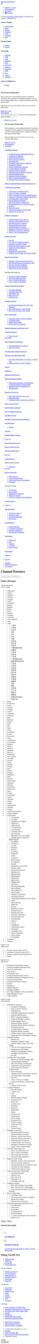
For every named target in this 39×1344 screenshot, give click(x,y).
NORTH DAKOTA (17, 896)
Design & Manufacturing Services (18, 975)
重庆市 (13, 692)
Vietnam (9, 941)
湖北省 (13, 675)
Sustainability (9, 551)
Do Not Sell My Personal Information (17, 1334)
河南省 (13, 670)
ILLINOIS (14, 852)
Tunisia (9, 801)
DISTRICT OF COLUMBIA (20, 836)
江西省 (13, 666)
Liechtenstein (11, 740)
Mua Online (10, 1259)
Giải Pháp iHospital (15, 290)
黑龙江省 (14, 699)
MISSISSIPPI (15, 876)
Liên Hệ (7, 559)
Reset (9, 1221)
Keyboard (14, 1108)
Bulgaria (10, 613)
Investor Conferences (15, 530)
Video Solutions (12, 996)
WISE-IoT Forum (14, 495)
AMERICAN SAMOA (18, 821)
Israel (9, 724)
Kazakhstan (11, 732)
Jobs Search (8, 1279)
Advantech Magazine (15, 517)
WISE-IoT (12, 467)
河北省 (13, 668)
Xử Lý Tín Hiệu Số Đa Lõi (17, 280)
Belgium (10, 607)
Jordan (9, 730)
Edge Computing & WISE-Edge (14, 342)
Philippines (10, 775)
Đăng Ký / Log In (10, 120)
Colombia (8, 35)
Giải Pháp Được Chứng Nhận (18, 199)
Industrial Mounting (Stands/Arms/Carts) (16, 328)
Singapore (8, 69)
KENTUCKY (15, 860)
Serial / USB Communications (18, 232)
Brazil (9, 611)
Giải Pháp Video (9, 423)
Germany (10, 710)
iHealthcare (8, 371)
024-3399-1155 (11, 1265)
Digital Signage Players (16, 158)
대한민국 (8, 65)
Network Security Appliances (18, 265)
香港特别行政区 (16, 697)
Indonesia (8, 61)
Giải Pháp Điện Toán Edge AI (18, 346)
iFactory (7, 367)
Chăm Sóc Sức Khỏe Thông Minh (14, 286)
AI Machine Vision (13, 973)
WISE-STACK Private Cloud (18, 268)
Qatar (9, 777)
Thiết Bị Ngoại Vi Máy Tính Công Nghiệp (22, 253)
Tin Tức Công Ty (10, 1273)
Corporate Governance (16, 528)
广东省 (13, 657)
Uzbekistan (10, 939)
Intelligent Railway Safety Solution (20, 363)
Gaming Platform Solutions (17, 169)
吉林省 (13, 641)
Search (4, 1221)
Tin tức (7, 1295)
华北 (12, 636)
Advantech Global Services (12, 443)
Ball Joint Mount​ (16, 1213)
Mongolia (10, 750)
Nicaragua (10, 758)
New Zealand (11, 756)
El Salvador (11, 703)
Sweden (9, 793)
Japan (9, 728)
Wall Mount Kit (16, 1205)
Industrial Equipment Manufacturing (18, 967)
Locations (12, 546)
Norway (9, 760)
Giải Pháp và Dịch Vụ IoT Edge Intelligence (17, 419)
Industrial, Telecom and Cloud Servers (21, 261)
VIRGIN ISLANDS (17, 927)
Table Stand (15, 1207)
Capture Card (15, 1092)
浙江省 (13, 672)
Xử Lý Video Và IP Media (17, 282)
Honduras (10, 716)
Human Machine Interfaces (17, 201)
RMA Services (13, 476)
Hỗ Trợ (7, 468)
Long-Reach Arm (16, 1211)
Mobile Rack (15, 1110)
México (7, 30)
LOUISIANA (15, 862)
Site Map (7, 1331)
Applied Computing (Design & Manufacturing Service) (20, 183)
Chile (6, 34)
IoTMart (7, 563)
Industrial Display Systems (17, 170)
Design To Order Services (12, 447)
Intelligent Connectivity (11, 215)
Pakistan (9, 764)
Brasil (6, 28)
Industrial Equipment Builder (13, 379)
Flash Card (14, 1102)
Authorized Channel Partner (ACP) (18, 952)
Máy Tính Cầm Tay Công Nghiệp (19, 309)
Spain (9, 791)
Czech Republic (12, 619)
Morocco (10, 752)
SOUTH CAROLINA (18, 915)
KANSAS (14, 858)
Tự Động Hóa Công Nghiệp (12, 187)
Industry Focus (9, 1291)
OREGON (14, 905)
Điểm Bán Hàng (14, 398)
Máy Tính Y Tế (14, 295)
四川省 (13, 643)
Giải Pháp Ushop (14, 320)
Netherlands (11, 754)
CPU (12, 1094)
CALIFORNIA (16, 827)
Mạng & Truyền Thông (11, 257)
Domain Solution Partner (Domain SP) (19, 954)
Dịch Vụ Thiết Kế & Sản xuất (13, 411)
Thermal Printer (16, 1128)
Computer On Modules (16, 156)
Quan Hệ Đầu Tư (9, 523)
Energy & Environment (14, 979)
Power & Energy (14, 208)
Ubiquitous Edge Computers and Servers (22, 400)
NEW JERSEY (16, 888)
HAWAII (14, 848)
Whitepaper (8, 1289)
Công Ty (7, 505)
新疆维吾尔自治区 (17, 661)
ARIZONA (14, 823)
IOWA (13, 856)
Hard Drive (14, 1106)
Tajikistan (10, 799)
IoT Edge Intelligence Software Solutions (20, 992)
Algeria (9, 593)
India (6, 59)
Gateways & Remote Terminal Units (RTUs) (23, 197)
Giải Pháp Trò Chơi (10, 415)
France (9, 705)
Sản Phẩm (8, 146)
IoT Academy (13, 492)
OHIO (13, 901)
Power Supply (13, 336)
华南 (12, 639)
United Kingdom (12, 813)
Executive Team (14, 515)
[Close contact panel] (1, 1229)
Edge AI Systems (14, 347)
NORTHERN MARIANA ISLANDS (23, 898)
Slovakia (10, 785)
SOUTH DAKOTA (17, 917)
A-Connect (8, 566)
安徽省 (13, 650)
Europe (7, 45)
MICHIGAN (15, 872)
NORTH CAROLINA (18, 894)
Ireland (9, 722)
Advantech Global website (14, 16)
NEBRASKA (15, 882)
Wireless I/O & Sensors (16, 211)
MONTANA (15, 880)
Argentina (8, 32)
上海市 (13, 625)
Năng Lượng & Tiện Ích (12, 404)
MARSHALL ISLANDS (19, 866)
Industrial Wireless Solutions (18, 176)
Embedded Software (15, 165)
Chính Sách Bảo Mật (11, 1333)
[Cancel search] (13, 117)
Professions (12, 540)
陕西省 (13, 695)
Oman (9, 762)
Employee (7, 555)
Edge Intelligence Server (15, 994)
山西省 (13, 654)
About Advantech (9, 509)
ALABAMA (15, 817)
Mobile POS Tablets (15, 322)
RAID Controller (16, 1122)
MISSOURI (15, 878)
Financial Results (14, 527)
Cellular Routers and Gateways (18, 219)
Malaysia (7, 67)
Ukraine (9, 809)
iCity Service (11, 971)
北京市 (13, 630)
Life (10, 542)
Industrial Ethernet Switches (17, 225)
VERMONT (15, 925)
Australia (7, 55)
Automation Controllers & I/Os (18, 191)
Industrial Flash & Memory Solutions (20, 172)
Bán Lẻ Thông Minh (10, 314)
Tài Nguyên (12, 490)
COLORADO (15, 830)
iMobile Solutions (12, 988)
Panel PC (12, 206)
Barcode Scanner (16, 1090)
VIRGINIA (15, 929)
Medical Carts (13, 297)
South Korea (11, 789)
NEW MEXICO (16, 890)
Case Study (8, 1288)
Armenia (10, 597)
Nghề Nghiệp (8, 536)
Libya (9, 738)
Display (13, 1096)
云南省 (13, 628)
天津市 (13, 645)
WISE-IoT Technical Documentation (20, 497)
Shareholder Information (16, 532)
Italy (8, 726)
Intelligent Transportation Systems (19, 246)
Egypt (9, 701)
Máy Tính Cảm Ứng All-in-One (19, 396)
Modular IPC (13, 249)
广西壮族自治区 (16, 659)
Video (7, 1293)
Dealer (9, 956)
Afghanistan (11, 591)
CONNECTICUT (17, 832)
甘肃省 (13, 679)
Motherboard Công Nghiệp (17, 251)
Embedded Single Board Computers (20, 163)
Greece (9, 712)
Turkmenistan (11, 805)
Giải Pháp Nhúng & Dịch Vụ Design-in (15, 351)
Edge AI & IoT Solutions (17, 159)
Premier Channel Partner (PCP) (17, 950)
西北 (12, 683)
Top (4, 1340)
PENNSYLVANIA (17, 909)
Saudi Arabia (11, 781)
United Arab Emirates (14, 811)
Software (14, 1126)
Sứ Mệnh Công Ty (11, 1277)
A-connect (8, 1300)
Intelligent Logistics (10, 301)
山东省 (13, 652)
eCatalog (7, 1297)
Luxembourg (11, 742)
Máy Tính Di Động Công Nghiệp (19, 311)
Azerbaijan (10, 603)
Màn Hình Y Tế (14, 293)
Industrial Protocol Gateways (18, 223)
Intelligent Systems (10, 236)
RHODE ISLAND (17, 913)
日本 (6, 63)
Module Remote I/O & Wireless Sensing (21, 204)
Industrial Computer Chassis (18, 244)
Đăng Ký (8, 7)
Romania (10, 779)
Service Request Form (16, 478)
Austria (9, 601)
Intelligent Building (13, 990)
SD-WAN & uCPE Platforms (18, 267)
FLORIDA (14, 842)
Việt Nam (9, 13)
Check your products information (19, 480)
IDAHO (13, 850)
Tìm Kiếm (8, 11)
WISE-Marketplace (11, 565)
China (9, 623)
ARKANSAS (15, 825)
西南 (12, 686)
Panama (9, 766)
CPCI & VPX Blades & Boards (19, 242)
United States (9, 26)
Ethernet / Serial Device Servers (19, 221)
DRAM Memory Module (19, 1098)
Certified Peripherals (11, 332)
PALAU (14, 907)
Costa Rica (10, 617)
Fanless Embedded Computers (18, 167)
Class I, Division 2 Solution (17, 193)
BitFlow (11, 427)
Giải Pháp (8, 338)
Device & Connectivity (14, 969)
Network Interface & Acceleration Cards (21, 263)
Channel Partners (10, 459)
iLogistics (7, 431)
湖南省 (13, 677)
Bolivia (9, 609)
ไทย (6, 73)
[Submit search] (11, 117)
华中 (12, 634)
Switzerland (11, 795)
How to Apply (13, 547)
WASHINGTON (16, 931)
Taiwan (9, 797)
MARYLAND (16, 868)
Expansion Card (16, 1100)
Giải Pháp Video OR (15, 292)
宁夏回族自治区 (16, 648)
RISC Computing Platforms (17, 178)
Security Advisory (10, 501)
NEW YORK (15, 892)
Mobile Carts (15, 1217)
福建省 (13, 681)
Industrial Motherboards (16, 174)
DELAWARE (15, 834)
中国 (6, 57)
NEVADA (14, 884)
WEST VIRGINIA (17, 933)
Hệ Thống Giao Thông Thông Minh (15, 355)
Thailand (10, 807)
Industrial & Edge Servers (12, 375)
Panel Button (5, 113)
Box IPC (11, 240)
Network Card (15, 1114)
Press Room (12, 519)
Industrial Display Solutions (12, 435)
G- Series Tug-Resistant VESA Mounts (23, 1215)
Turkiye (9, 803)
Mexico (9, 746)
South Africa (11, 787)
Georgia (9, 707)
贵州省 (13, 688)
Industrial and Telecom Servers (17, 981)
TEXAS (13, 921)
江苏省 (13, 663)
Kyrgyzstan (10, 736)
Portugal (9, 773)
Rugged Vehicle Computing (12, 407)
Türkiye (7, 75)
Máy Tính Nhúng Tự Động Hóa (19, 202)
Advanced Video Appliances (18, 276)
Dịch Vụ (7, 439)
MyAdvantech (9, 9)
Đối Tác (7, 455)
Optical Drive (15, 1116)
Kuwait (9, 734)
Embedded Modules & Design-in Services (20, 977)
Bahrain (9, 605)
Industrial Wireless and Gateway (19, 229)
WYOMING (15, 937)
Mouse (13, 1112)
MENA (7, 85)
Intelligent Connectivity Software (19, 230)
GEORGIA (15, 844)
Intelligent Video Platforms (17, 248)
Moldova (10, 748)
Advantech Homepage (8, 2)
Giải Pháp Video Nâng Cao (16, 1149)
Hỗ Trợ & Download (11, 472)
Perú (6, 37)
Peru (8, 768)
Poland (9, 771)
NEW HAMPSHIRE (18, 886)
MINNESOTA (16, 874)
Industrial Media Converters (17, 227)
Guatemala (10, 714)
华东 (12, 632)
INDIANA (14, 854)
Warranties (12, 482)
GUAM (13, 846)
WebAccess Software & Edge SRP (20, 210)
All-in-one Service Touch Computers (20, 318)
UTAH (13, 923)
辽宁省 (13, 690)
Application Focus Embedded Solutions (21, 154)
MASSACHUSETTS (18, 870)
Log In (14, 7)
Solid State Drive (16, 1124)
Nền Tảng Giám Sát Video (17, 278)
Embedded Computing (11, 150)
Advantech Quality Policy (12, 451)
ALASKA (14, 819)
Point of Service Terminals (17, 324)
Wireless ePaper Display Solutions (19, 180)
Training (11, 544)
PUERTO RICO (16, 911)
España (7, 47)
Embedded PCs (14, 161)
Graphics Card (15, 1104)
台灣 (6, 71)
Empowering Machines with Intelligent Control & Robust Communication (21, 384)
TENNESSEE (15, 919)
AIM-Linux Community (16, 494)
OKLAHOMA (16, 903)
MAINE (13, 864)
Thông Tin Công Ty (15, 513)
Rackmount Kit (16, 1120)
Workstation (15, 1209)
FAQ (6, 1299)
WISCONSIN (15, 935)
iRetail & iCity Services (11, 392)
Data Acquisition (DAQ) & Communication (22, 195)
